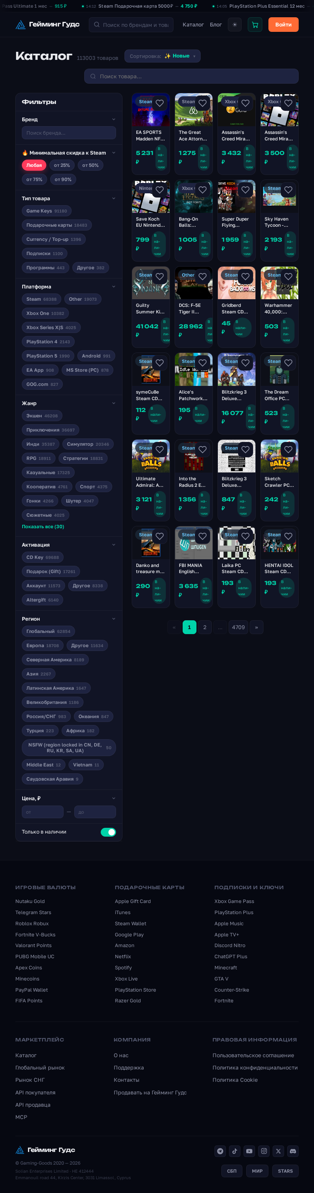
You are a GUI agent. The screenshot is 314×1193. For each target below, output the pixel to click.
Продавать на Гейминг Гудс (150, 1092)
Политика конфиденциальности (255, 1067)
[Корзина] (255, 24)
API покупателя (35, 1092)
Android (96, 356)
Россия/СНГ (46, 716)
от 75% (34, 179)
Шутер (80, 501)
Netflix (123, 956)
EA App (40, 370)
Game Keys (46, 211)
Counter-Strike (231, 990)
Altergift (42, 600)
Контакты (126, 1079)
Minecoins (27, 978)
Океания (93, 716)
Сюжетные (45, 515)
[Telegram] (220, 1151)
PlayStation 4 (48, 341)
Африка (80, 730)
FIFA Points (29, 1000)
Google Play (129, 934)
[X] (278, 1151)
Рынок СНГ (30, 1079)
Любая (34, 165)
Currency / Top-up (53, 239)
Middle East (43, 765)
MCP (21, 1117)
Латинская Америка (56, 688)
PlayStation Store (135, 990)
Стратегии (83, 458)
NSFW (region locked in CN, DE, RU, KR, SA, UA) (69, 747)
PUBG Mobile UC (34, 956)
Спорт (94, 486)
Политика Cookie (235, 1079)
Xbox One (45, 313)
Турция (40, 730)
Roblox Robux (32, 923)
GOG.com (42, 384)
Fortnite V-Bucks (35, 934)
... (220, 627)
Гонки (40, 501)
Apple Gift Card (133, 901)
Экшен (42, 416)
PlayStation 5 (48, 356)
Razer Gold (128, 1000)
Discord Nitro (229, 945)
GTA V (221, 978)
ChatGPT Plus (230, 956)
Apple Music (229, 923)
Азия (38, 674)
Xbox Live (126, 978)
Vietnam (86, 765)
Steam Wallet (130, 923)
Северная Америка (55, 659)
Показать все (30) (43, 526)
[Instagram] (264, 1151)
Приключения (50, 430)
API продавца (33, 1104)
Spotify (123, 967)
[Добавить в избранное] (159, 103)
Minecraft (225, 967)
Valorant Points (33, 945)
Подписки (44, 253)
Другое (91, 267)
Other (83, 299)
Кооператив (47, 486)
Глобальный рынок (40, 1067)
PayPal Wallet (31, 990)
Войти (283, 24)
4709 (238, 627)
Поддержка (129, 1067)
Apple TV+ (226, 934)
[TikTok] (234, 1151)
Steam (41, 299)
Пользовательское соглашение (253, 1055)
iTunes (123, 912)
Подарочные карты (56, 225)
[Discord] (293, 1151)
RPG (38, 458)
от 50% (90, 165)
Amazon (124, 945)
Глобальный (48, 631)
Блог (216, 24)
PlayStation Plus (233, 912)
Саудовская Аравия (52, 779)
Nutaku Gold (30, 901)
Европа (42, 645)
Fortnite (224, 1000)
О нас (121, 1055)
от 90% (63, 179)
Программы (45, 267)
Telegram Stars (33, 912)
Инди (40, 444)
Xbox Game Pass (234, 901)
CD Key (42, 557)
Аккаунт (43, 585)
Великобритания (52, 702)
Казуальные (48, 472)
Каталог (193, 24)
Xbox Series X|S (51, 327)
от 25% (62, 165)
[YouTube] (249, 1151)
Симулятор (88, 444)
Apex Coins (28, 967)
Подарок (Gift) (50, 571)
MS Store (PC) (87, 370)
